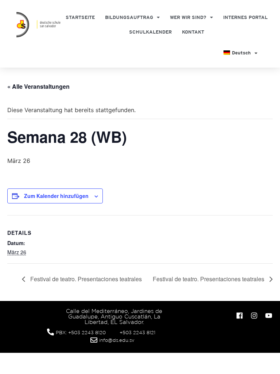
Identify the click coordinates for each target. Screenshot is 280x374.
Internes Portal (245, 17)
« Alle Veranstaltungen (38, 86)
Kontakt (193, 32)
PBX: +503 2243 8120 (81, 332)
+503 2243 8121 (137, 332)
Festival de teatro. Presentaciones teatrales (85, 279)
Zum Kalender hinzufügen (56, 195)
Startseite (80, 17)
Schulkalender (150, 32)
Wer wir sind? (188, 17)
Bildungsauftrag (129, 17)
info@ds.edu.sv (117, 340)
